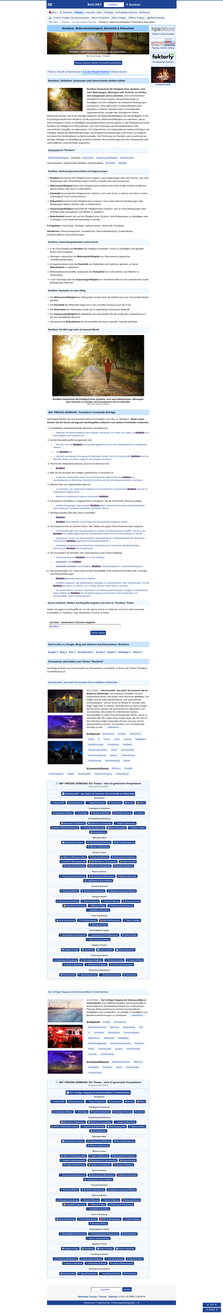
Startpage (123, 652)
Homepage (126, 12)
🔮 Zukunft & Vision (135, 960)
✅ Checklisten (88, 950)
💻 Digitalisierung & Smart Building (122, 891)
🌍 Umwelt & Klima (129, 935)
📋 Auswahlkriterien (98, 832)
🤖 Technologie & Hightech (91, 960)
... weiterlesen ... (113, 727)
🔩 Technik (139, 813)
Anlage (106, 1022)
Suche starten (98, 632)
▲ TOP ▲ (212, 1304)
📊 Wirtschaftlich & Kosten (73, 842)
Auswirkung (120, 1022)
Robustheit (88, 157)
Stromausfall (127, 750)
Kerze (107, 739)
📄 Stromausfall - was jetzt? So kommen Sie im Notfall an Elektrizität (98, 793)
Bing (62, 652)
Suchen (127, 1289)
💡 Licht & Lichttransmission (121, 964)
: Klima (68, 562)
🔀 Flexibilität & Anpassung (74, 906)
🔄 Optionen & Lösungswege (99, 823)
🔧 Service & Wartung (110, 901)
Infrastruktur (114, 1032)
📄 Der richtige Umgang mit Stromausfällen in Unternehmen (98, 1092)
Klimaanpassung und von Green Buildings (80, 557)
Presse (78, 12)
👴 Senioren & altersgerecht (99, 866)
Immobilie (99, 1032)
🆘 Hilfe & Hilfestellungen (110, 920)
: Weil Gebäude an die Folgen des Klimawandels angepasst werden (92, 522)
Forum (71, 17)
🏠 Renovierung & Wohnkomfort (101, 876)
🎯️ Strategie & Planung (122, 813)
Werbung (144, 12)
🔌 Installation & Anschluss (98, 910)
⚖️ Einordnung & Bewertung (93, 828)
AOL (71, 652)
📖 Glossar (129, 803)
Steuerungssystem (97, 750)
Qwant (110, 652)
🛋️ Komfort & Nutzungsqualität (73, 861)
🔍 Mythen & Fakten (137, 828)
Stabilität (122, 163)
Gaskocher (135, 733)
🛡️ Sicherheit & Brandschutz (93, 891)
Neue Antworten (100, 17)
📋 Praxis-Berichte (67, 975)
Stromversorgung (97, 755)
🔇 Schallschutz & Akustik (96, 964)
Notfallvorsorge (95, 744)
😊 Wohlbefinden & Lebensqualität (102, 861)
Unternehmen (128, 755)
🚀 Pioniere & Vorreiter (114, 960)
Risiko (91, 1048)
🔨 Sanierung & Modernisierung (72, 876)
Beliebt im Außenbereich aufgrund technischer (82, 496)
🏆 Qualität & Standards (100, 813)
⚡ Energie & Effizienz (69, 891)
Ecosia (99, 652)
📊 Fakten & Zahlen (105, 950)
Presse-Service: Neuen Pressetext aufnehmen (98, 62)
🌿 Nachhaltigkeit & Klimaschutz (73, 935)
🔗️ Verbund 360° (58, 803)
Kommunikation (131, 1032)
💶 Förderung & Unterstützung (121, 906)
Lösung (127, 739)
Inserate (94, 12)
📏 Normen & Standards (72, 964)
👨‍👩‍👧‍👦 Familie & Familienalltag (74, 866)
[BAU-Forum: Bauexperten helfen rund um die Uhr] (50, 17)
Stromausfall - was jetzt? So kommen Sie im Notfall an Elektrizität (82, 682)
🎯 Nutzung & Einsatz (131, 901)
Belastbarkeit (126, 157)
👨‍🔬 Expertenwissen (75, 803)
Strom (114, 750)
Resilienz (127, 744)
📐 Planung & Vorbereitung (67, 901)
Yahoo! (136, 652)
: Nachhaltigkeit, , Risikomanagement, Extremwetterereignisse (99, 566)
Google (52, 652)
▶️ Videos (141, 803)
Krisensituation (56, 773)
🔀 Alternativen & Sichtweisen (73, 823)
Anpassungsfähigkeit (106, 157)
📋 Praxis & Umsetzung (65, 920)
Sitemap (113, 1296)
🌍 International (129, 975)
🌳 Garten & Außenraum (98, 857)
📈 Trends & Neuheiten (125, 950)
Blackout (116, 768)
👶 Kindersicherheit (128, 861)
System (113, 755)
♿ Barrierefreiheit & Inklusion (123, 857)
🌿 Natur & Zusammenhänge (98, 939)
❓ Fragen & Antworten (96, 803)
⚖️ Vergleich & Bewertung (125, 823)
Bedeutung (108, 733)
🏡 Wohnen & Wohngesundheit (73, 857)
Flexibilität (110, 163)
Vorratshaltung (112, 760)
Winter (127, 760)
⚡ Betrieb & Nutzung (90, 901)
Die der (64, 452)
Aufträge (108, 12)
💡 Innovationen (114, 803)
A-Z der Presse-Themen (84, 22)
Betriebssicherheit (97, 1027)
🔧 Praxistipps (81, 813)
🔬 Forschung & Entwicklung (65, 960)
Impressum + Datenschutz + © (111, 1302)
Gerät (91, 739)
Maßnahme (94, 1038)
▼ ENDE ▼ (212, 1309)
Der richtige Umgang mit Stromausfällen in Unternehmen (78, 992)
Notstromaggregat (97, 1043)
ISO (141, 1027)
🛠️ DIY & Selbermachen (87, 920)
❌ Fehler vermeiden (132, 920)
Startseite (83, 1296)
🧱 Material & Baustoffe (127, 876)
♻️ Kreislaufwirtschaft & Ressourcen (103, 935)
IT (99, 739)
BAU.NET (95, 4)
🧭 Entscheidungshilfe (117, 828)
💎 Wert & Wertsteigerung (124, 842)
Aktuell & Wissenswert (64, 71)
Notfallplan (140, 739)
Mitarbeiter (109, 1038)
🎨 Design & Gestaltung (123, 866)
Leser (117, 739)
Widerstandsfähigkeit (58, 157)
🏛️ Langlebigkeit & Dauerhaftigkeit (98, 881)
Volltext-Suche (118, 71)
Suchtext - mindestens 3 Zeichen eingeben (72, 622)
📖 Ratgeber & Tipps (70, 950)
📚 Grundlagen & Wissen (62, 813)
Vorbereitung (94, 760)
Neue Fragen (119, 17)
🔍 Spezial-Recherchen (87, 975)
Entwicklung (129, 1027)
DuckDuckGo (85, 652)
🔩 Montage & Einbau (98, 925)
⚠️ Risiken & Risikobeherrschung (64, 828)
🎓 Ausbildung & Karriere (110, 975)
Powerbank (113, 744)
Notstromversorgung (120, 1043)
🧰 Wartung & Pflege (97, 906)
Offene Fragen (136, 17)
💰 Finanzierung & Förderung (98, 842)
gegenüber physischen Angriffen (75, 578)
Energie (122, 733)
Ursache (92, 1054)
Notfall (71, 773)
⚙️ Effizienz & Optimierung (98, 847)
